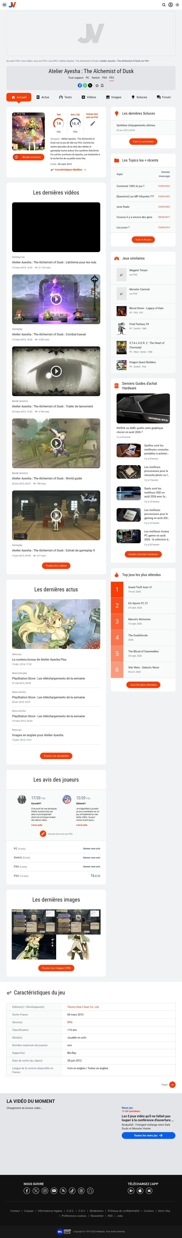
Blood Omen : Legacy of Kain (146, 308)
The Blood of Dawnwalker (143, 651)
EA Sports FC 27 (138, 603)
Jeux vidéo (26, 61)
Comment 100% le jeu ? (130, 186)
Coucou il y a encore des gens (134, 217)
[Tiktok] (72, 1190)
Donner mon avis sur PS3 (92, 116)
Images (116, 97)
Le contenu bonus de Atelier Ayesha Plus (39, 659)
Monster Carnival (139, 291)
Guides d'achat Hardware (143, 554)
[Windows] (149, 1190)
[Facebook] (27, 1190)
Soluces (141, 97)
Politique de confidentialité (124, 1211)
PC (87, 77)
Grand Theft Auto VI (140, 587)
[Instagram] (45, 1190)
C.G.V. (81, 1211)
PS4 (104, 77)
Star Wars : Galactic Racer (143, 667)
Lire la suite (36, 825)
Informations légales (50, 1211)
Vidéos (91, 97)
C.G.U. (70, 1211)
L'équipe (29, 1211)
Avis (73, 114)
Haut (164, 1084)
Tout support (75, 77)
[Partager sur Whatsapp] (85, 85)
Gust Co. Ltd (91, 1007)
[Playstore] (131, 1190)
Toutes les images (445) (56, 968)
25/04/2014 (164, 227)
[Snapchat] (90, 1190)
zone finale (123, 206)
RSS (110, 1215)
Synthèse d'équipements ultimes (136, 125)
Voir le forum (143, 239)
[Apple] (140, 1190)
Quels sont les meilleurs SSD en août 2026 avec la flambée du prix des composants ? (155, 493)
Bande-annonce (32, 157)
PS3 (17, 61)
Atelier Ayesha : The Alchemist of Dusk (79, 61)
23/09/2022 (164, 186)
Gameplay (49, 332)
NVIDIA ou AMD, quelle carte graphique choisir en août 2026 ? (140, 430)
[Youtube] (54, 1190)
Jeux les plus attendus (143, 684)
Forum (166, 97)
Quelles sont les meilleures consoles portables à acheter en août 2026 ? (156, 450)
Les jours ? (123, 227)
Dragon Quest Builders (142, 362)
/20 (98, 876)
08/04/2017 (164, 217)
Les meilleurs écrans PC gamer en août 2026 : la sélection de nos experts (157, 536)
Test (59, 114)
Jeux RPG (53, 61)
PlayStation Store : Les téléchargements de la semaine (48, 678)
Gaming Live (54, 260)
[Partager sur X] (90, 85)
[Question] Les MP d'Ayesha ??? (135, 196)
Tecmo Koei (74, 1007)
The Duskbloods (138, 635)
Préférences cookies (74, 1215)
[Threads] (81, 1190)
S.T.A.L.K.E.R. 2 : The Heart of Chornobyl (146, 345)
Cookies (149, 1211)
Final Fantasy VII (139, 324)
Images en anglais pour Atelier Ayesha (37, 735)
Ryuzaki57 (36, 803)
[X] (36, 1190)
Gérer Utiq (164, 1211)
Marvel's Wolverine (139, 619)
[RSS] (63, 1190)
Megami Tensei (138, 272)
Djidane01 (81, 803)
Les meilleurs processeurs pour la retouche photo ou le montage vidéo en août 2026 (156, 471)
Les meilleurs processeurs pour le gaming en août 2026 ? (156, 514)
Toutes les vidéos (56, 565)
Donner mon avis (91, 848)
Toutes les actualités (56, 756)
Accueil (10, 61)
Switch (96, 77)
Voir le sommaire (143, 141)
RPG (69, 1022)
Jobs (120, 1215)
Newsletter (97, 1215)
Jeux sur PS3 (40, 61)
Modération (96, 1211)
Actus (45, 97)
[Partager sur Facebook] (80, 85)
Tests (68, 97)
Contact (15, 1211)
